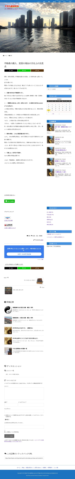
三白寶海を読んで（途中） (61, 172)
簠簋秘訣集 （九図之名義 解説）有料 (23, 318)
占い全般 (50, 212)
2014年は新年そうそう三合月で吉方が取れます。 (26, 338)
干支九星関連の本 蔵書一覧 (20, 348)
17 (48, 108)
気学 (11, 55)
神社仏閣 (50, 224)
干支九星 (50, 214)
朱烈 (42, 240)
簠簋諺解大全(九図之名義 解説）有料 (23, 307)
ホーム (5, 55)
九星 (34, 235)
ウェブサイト (7, 408)
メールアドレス (22, 402)
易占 (49, 217)
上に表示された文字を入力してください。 (14, 422)
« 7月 (53, 113)
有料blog (50, 219)
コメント (6, 386)
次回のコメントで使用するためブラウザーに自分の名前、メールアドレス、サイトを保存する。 (25, 415)
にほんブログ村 (8, 220)
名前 (5, 402)
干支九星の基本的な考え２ (61, 150)
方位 (37, 235)
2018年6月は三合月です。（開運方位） (23, 328)
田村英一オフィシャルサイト (54, 234)
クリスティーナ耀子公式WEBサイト (56, 237)
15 (66, 106)
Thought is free (45, 475)
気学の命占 (57, 139)
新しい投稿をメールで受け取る (11, 432)
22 (66, 108)
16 (69, 106)
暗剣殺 (40, 235)
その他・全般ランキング (10, 228)
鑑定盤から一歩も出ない (60, 161)
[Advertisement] (24, 177)
